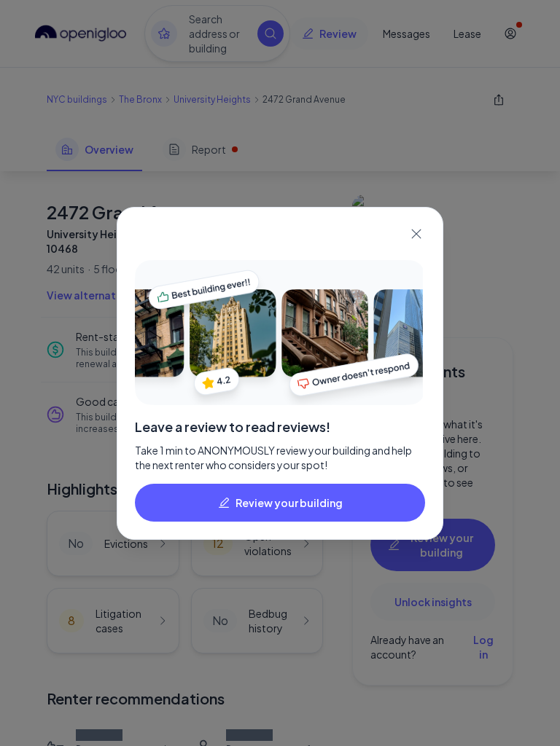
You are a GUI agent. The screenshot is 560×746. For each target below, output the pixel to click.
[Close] (416, 233)
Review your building (289, 502)
